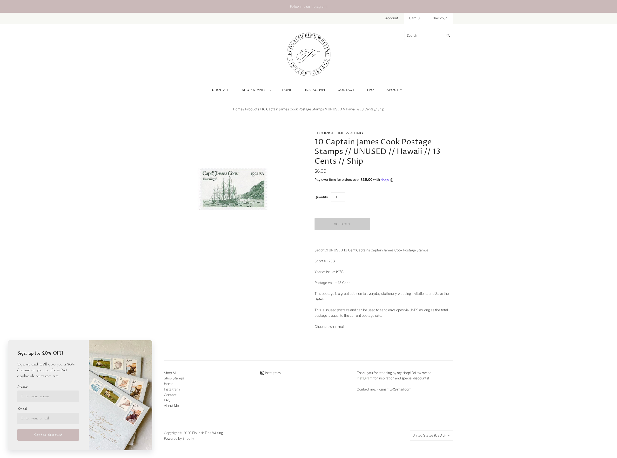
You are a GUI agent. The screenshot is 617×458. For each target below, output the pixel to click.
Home (287, 90)
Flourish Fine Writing (339, 133)
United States (429, 435)
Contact (346, 90)
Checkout (439, 18)
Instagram (315, 90)
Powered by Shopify (179, 438)
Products (252, 109)
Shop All (220, 90)
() (415, 18)
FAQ (370, 90)
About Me (396, 90)
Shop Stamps (254, 90)
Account (391, 18)
